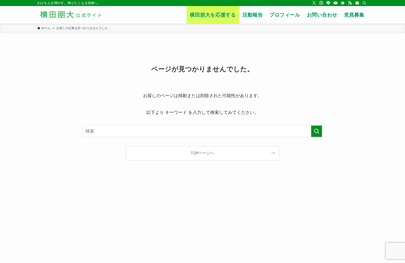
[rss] (349, 3)
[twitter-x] (314, 3)
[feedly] (342, 3)
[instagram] (321, 3)
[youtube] (335, 3)
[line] (328, 3)
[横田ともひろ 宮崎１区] (81, 14)
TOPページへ (202, 153)
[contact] (357, 3)
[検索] (364, 3)
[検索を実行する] (316, 131)
